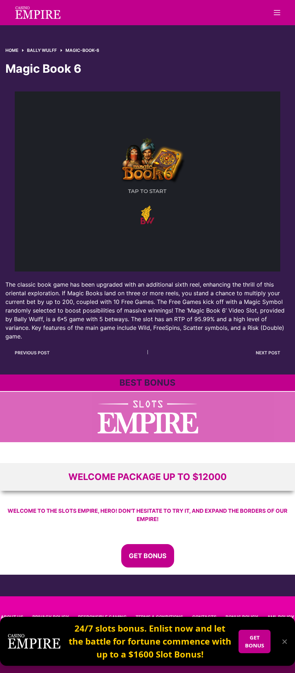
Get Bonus (148, 556)
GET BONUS (254, 641)
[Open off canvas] (277, 12)
